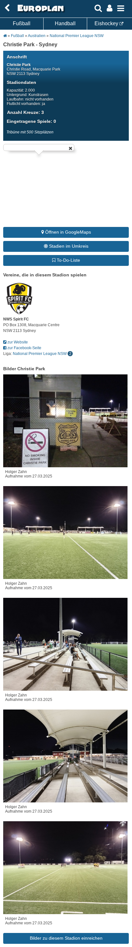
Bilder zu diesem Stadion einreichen (66, 938)
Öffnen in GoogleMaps (67, 232)
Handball (65, 23)
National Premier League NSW (76, 36)
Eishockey (107, 23)
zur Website (17, 342)
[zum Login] (7, 8)
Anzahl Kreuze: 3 (25, 112)
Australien (36, 36)
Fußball (21, 23)
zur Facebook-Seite (23, 348)
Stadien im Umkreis (68, 246)
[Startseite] (39, 12)
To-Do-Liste (67, 260)
